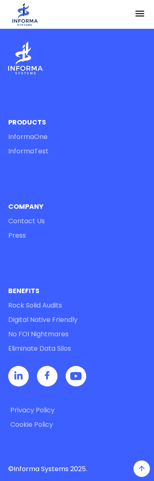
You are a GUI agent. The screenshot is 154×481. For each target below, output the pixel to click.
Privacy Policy (32, 410)
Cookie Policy (31, 424)
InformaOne (28, 136)
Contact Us (26, 221)
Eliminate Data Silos (39, 348)
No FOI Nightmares (38, 334)
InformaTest (28, 151)
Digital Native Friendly (43, 319)
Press (17, 235)
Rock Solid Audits (35, 305)
